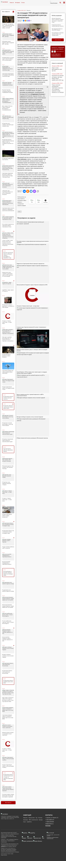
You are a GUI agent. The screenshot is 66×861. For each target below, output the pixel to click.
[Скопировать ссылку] (31, 20)
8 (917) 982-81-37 (60, 51)
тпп (19, 211)
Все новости (6, 11)
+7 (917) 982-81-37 (49, 819)
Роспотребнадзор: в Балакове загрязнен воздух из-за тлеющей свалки (57, 34)
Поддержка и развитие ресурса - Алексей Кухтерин (53, 838)
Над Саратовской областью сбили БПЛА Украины (57, 29)
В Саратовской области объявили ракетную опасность (58, 25)
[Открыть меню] (64, 2)
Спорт (24, 821)
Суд (36, 817)
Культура (41, 819)
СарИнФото (29, 821)
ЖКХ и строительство (33, 819)
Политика (40, 817)
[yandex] (27, 841)
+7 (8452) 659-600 (49, 821)
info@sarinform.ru (56, 55)
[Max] (52, 51)
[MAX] (29, 20)
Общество (28, 10)
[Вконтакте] (29, 837)
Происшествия (31, 817)
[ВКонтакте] (23, 20)
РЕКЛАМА (48, 825)
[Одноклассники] (25, 20)
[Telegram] (27, 20)
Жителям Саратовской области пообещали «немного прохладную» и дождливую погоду (57, 20)
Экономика (25, 819)
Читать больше (58, 39)
